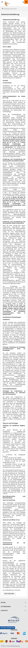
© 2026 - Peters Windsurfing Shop (10, 646)
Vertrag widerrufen (7, 628)
